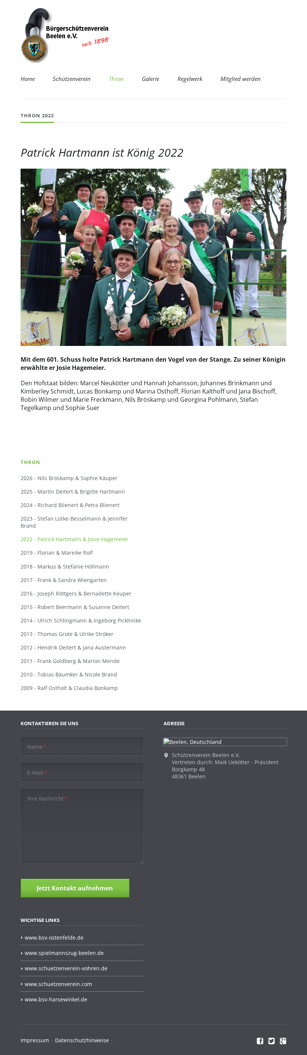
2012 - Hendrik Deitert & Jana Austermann (73, 647)
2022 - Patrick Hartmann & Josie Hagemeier (74, 539)
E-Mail (37, 772)
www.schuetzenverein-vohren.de (66, 968)
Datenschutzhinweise (82, 1040)
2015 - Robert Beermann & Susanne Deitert (75, 607)
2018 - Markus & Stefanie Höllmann (65, 566)
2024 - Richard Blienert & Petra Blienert (70, 505)
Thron (116, 78)
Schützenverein (72, 78)
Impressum (35, 1040)
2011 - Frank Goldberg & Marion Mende (70, 660)
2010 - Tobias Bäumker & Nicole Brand (69, 674)
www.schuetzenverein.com (58, 984)
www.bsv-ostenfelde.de (54, 937)
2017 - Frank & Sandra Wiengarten (64, 580)
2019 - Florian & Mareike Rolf (57, 552)
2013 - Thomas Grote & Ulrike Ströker (67, 633)
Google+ (283, 1041)
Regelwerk (189, 78)
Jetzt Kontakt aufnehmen (75, 888)
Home (28, 78)
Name (36, 746)
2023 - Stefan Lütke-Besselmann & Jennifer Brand (74, 522)
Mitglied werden (241, 78)
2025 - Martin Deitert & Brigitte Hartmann (73, 491)
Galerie (150, 78)
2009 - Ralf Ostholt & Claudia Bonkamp (69, 687)
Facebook (260, 1041)
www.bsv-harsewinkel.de (56, 999)
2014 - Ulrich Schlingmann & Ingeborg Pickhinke (81, 620)
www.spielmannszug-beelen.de (64, 952)
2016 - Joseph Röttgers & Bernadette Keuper (76, 593)
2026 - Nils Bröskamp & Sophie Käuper (69, 478)
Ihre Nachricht (47, 798)
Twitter (271, 1041)
